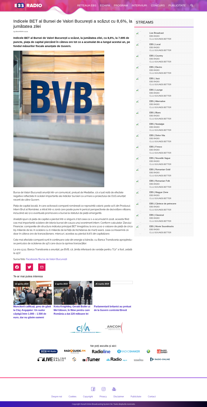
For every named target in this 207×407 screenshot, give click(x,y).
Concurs (158, 5)
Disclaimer (119, 396)
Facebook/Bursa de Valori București (46, 259)
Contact (152, 396)
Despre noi (56, 396)
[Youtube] (114, 389)
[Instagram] (103, 389)
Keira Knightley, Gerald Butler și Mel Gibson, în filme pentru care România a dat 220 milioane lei (72, 310)
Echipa (105, 5)
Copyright (88, 396)
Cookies (72, 396)
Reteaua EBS (86, 5)
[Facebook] (93, 389)
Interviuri (139, 5)
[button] (191, 5)
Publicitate (177, 5)
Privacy (103, 396)
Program (121, 5)
